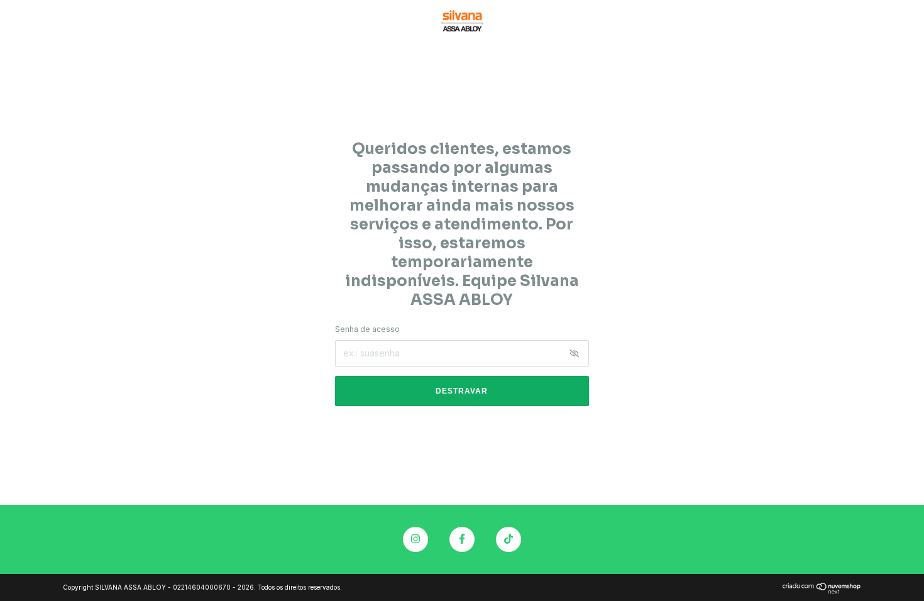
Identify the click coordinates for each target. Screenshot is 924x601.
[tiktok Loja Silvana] (508, 539)
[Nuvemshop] (822, 590)
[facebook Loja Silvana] (462, 539)
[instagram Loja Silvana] (415, 539)
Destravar (462, 391)
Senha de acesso (367, 329)
